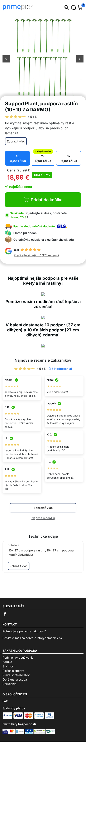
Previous (6, 59)
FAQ (5, 701)
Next (79, 59)
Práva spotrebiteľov (16, 675)
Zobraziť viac (16, 141)
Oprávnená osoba (15, 679)
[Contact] (73, 7)
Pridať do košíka (46, 199)
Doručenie (9, 684)
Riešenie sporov (13, 670)
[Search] (66, 7)
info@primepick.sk (49, 638)
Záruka (7, 662)
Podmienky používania (18, 657)
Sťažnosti (9, 666)
